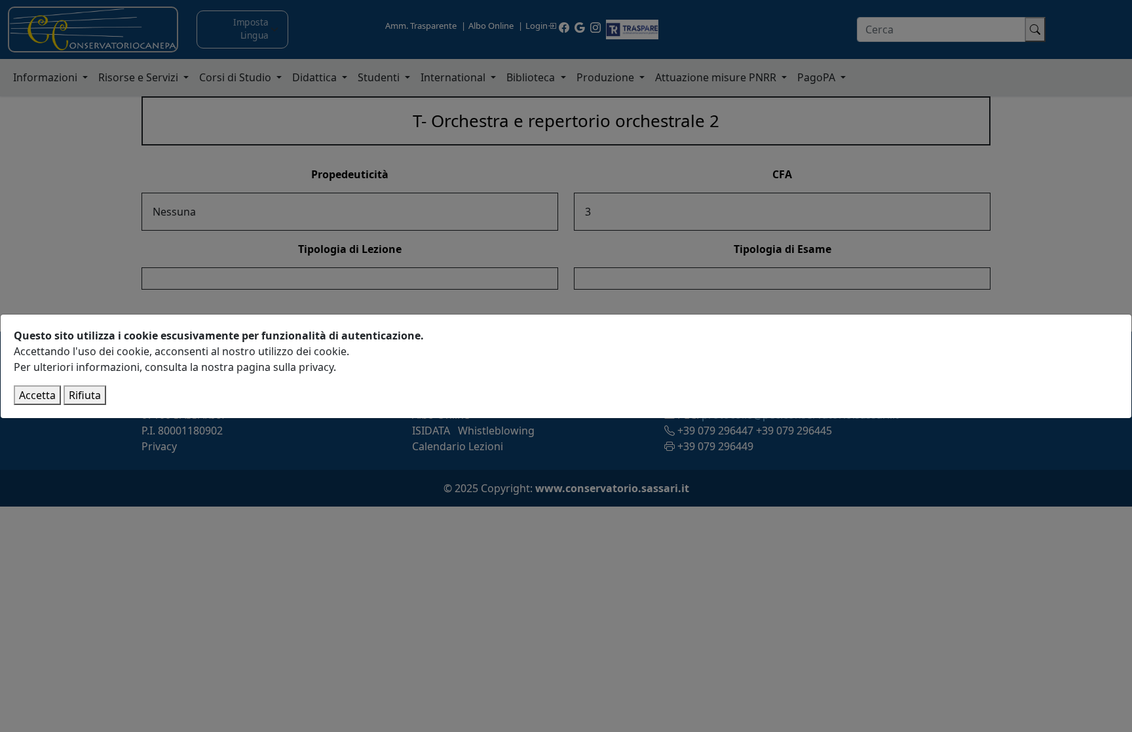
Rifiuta (85, 395)
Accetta (37, 395)
